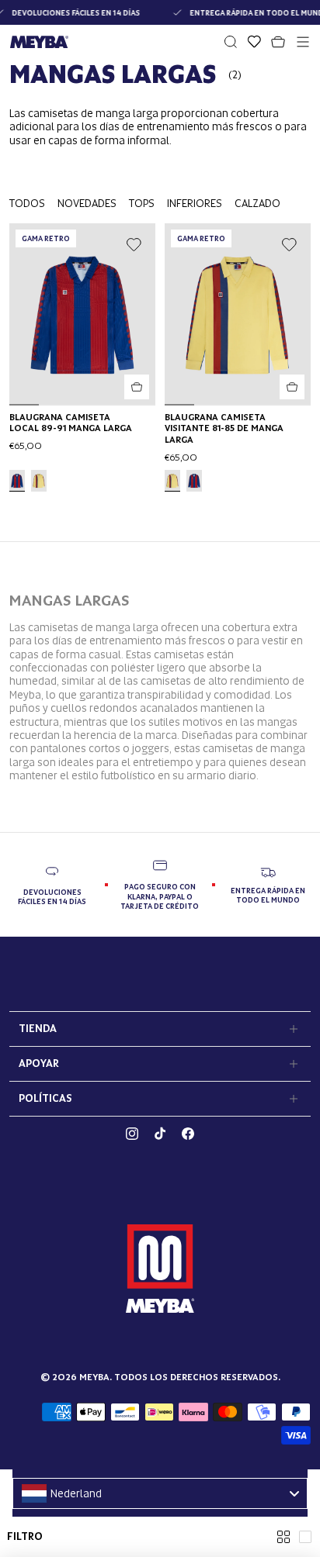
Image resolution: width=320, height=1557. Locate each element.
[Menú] (303, 42)
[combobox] (160, 1493)
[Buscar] (230, 42)
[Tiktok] (160, 1133)
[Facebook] (188, 1133)
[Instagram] (132, 1133)
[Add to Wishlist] (134, 245)
